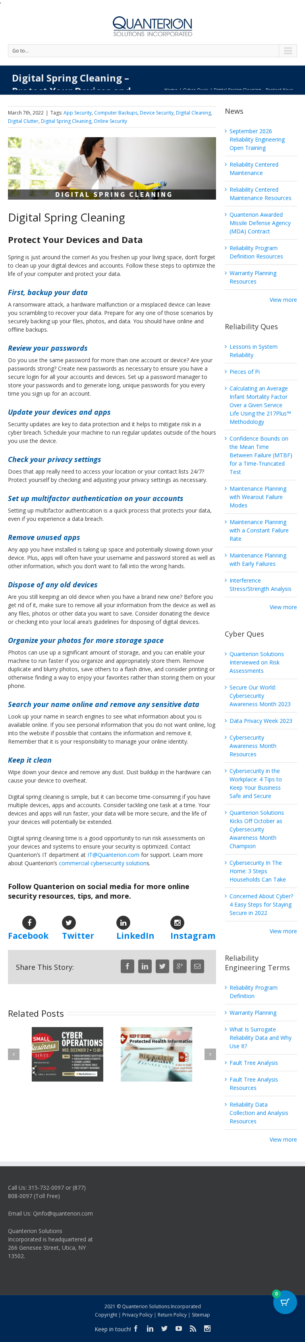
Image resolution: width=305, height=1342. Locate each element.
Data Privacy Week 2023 (261, 720)
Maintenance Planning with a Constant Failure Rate (259, 530)
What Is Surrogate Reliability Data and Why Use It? (260, 1037)
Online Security (110, 121)
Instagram (193, 935)
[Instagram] (207, 1328)
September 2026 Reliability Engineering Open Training (257, 139)
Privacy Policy (137, 1314)
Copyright (106, 1314)
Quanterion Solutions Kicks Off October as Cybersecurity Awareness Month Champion (257, 829)
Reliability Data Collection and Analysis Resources (259, 1113)
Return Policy (172, 1314)
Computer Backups (115, 112)
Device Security (157, 112)
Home (171, 90)
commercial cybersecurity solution (103, 863)
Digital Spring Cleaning (66, 121)
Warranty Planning (253, 1012)
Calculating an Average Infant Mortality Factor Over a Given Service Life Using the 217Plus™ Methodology (260, 405)
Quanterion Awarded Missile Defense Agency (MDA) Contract (260, 223)
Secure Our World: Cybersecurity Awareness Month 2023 (260, 696)
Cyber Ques (195, 90)
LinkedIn (135, 935)
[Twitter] (162, 966)
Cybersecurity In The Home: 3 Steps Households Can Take (258, 871)
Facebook (28, 935)
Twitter (78, 935)
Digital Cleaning (193, 112)
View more (283, 299)
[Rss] (193, 1328)
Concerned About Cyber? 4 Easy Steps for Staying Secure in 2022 (261, 904)
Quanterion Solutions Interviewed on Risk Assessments (257, 662)
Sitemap (201, 1314)
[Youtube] (179, 1328)
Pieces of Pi (245, 371)
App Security (78, 112)
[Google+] (180, 966)
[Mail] (197, 966)
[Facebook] (127, 966)
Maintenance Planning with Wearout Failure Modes (258, 497)
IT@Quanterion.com (113, 854)
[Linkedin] (145, 966)
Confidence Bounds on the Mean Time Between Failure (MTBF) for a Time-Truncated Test (261, 455)
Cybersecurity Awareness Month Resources (253, 746)
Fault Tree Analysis (254, 1062)
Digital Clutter (23, 121)
